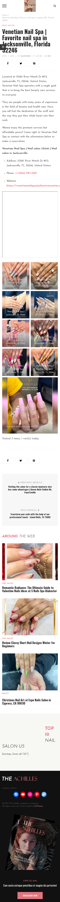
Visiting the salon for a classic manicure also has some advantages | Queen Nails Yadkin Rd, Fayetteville (30, 489)
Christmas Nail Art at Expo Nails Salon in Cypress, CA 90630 (26, 701)
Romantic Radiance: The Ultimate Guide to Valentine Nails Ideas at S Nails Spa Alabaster (29, 589)
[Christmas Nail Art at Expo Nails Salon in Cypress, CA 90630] (30, 671)
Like (38, 56)
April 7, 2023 (8, 56)
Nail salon (8, 25)
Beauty (5, 693)
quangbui (26, 56)
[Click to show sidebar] (3, 47)
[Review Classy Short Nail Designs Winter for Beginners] (30, 616)
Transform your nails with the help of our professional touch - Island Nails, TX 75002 (30, 515)
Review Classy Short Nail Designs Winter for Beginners (28, 644)
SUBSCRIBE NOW (30, 895)
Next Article (29, 510)
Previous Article (31, 482)
